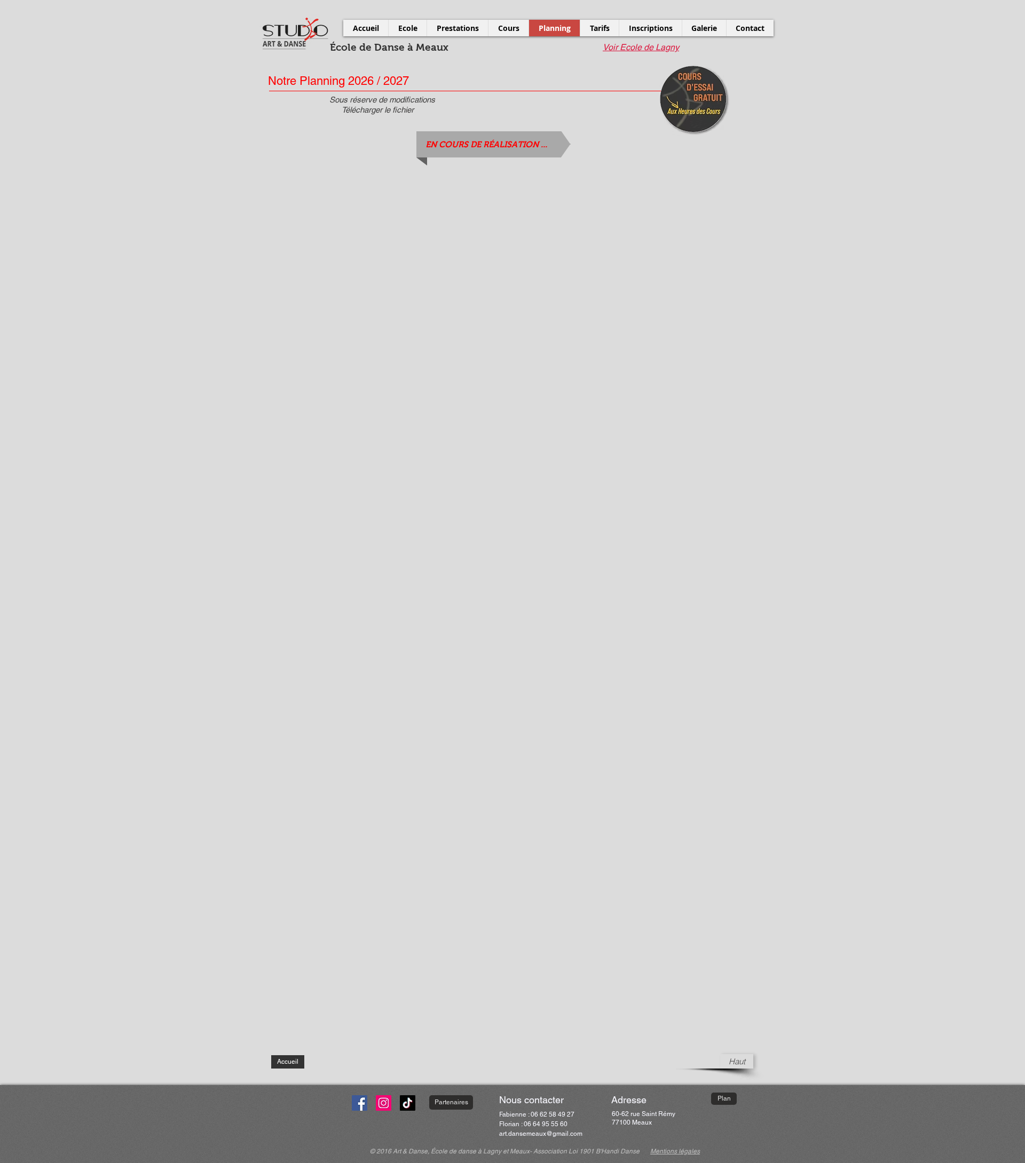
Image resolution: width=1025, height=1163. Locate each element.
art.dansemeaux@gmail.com (540, 1133)
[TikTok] (407, 1103)
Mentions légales (675, 1151)
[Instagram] (383, 1103)
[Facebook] (359, 1103)
